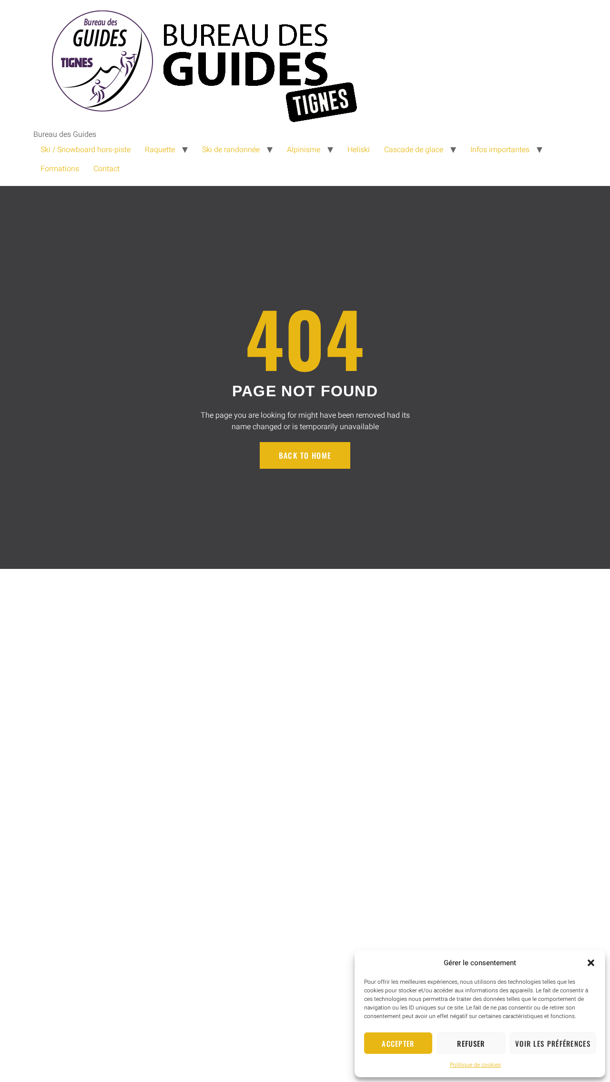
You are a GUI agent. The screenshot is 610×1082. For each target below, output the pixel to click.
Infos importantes (499, 149)
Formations (60, 169)
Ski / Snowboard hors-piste (86, 149)
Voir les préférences (552, 1043)
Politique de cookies (475, 1065)
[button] (591, 963)
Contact (106, 169)
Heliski (358, 149)
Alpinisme (303, 149)
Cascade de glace (413, 149)
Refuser (471, 1043)
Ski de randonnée (231, 149)
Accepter (398, 1043)
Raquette (160, 149)
